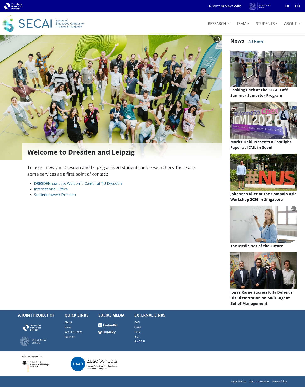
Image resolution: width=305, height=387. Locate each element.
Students (265, 23)
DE (287, 6)
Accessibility (279, 381)
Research (217, 23)
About (291, 23)
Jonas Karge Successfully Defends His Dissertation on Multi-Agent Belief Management (261, 298)
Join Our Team (73, 332)
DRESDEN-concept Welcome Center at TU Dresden (78, 183)
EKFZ (137, 332)
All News (256, 41)
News (68, 327)
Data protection (259, 381)
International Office (51, 189)
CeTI (137, 322)
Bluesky (109, 332)
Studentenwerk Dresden (55, 194)
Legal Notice (238, 381)
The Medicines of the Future (256, 245)
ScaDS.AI (139, 341)
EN (297, 6)
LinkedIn (109, 325)
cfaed (137, 327)
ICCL (137, 337)
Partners (70, 337)
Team (241, 23)
